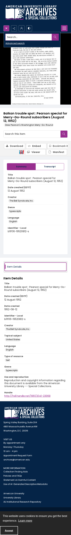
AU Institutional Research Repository (22, 501)
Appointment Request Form (17, 455)
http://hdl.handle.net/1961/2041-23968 (27, 396)
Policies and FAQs (12, 475)
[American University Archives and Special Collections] (24, 412)
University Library (12, 497)
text (8, 360)
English (13, 221)
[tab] (21, 166)
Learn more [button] (25, 520)
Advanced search (15, 43)
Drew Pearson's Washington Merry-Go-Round (29, 124)
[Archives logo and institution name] (31, 13)
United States (13, 339)
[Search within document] (63, 134)
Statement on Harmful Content (19, 479)
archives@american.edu (16, 459)
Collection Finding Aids (15, 471)
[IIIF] (21, 152)
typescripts (15, 211)
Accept (9, 530)
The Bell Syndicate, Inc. (21, 200)
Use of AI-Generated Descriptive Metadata (25, 484)
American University (13, 493)
